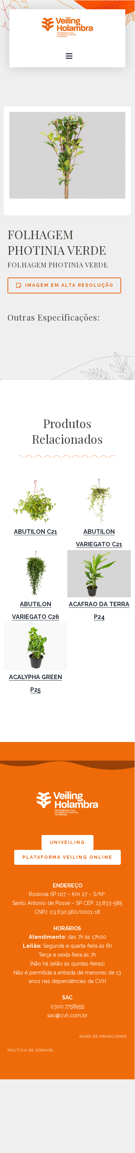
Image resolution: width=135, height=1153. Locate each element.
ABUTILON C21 (35, 531)
